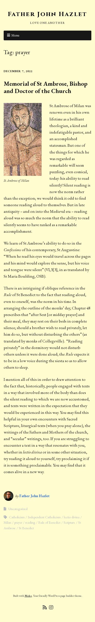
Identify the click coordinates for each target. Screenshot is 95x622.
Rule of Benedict (49, 522)
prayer (18, 522)
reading (30, 522)
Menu (15, 35)
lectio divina (71, 517)
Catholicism (17, 517)
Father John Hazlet (47, 14)
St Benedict (26, 528)
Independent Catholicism (44, 517)
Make (28, 596)
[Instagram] (51, 607)
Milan (7, 522)
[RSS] (45, 607)
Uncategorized (18, 509)
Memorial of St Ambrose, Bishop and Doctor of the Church (45, 87)
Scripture (69, 522)
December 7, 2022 (18, 71)
